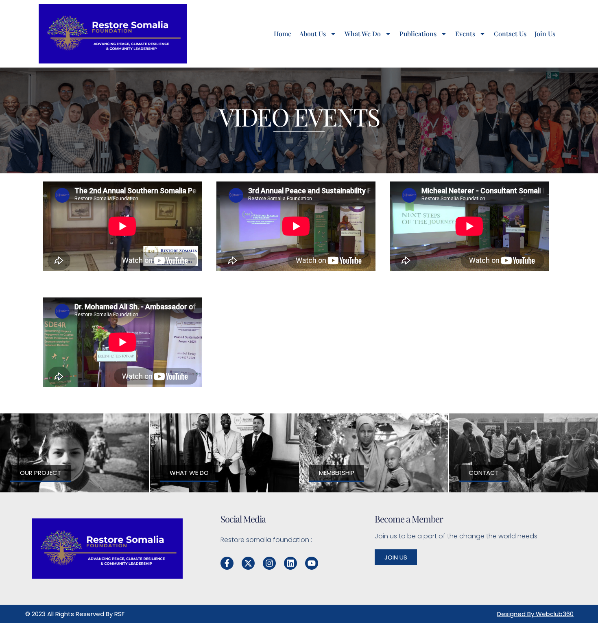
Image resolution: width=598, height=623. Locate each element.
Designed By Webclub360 (535, 614)
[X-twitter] (248, 563)
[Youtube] (311, 563)
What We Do (363, 33)
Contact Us (510, 33)
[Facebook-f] (227, 563)
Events (465, 33)
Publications (417, 33)
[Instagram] (269, 563)
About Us (312, 33)
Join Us (545, 33)
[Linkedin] (290, 563)
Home (282, 33)
